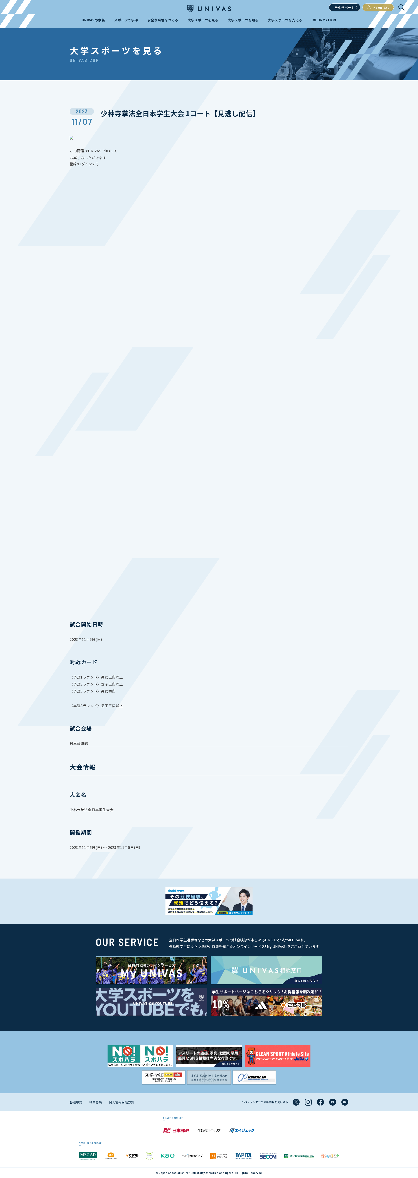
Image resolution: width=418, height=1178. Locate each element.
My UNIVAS (381, 7)
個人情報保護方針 (122, 1102)
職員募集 (95, 1102)
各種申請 (76, 1102)
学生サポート (345, 7)
